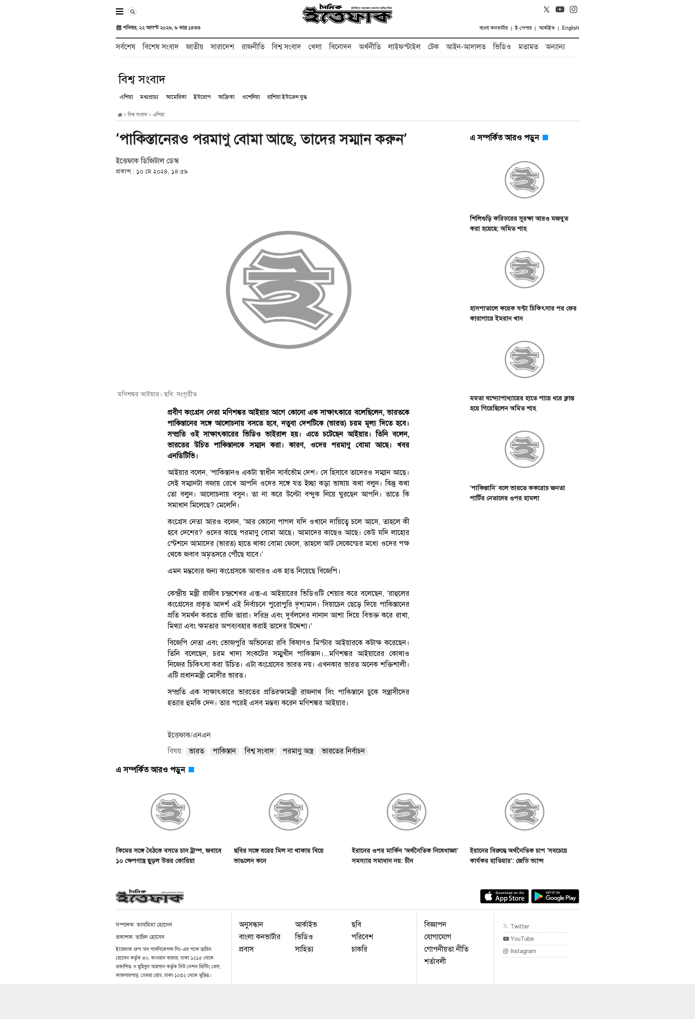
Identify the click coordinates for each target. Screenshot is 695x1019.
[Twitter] (546, 9)
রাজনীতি (253, 46)
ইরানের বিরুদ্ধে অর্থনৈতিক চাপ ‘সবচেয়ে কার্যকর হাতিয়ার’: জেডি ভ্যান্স (518, 856)
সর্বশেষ (125, 46)
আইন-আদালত (466, 46)
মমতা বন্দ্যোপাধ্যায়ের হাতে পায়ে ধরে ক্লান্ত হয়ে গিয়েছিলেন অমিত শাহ (522, 403)
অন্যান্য (555, 46)
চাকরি (359, 949)
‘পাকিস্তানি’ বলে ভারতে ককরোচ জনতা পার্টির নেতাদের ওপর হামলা (517, 493)
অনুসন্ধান (251, 924)
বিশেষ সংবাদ (161, 46)
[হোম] (120, 115)
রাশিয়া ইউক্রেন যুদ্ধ (287, 97)
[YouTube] (560, 9)
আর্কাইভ (547, 28)
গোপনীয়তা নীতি (446, 949)
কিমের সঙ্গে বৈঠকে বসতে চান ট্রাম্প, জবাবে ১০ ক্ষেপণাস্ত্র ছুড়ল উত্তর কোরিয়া (169, 856)
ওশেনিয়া (251, 97)
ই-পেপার (523, 28)
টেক (433, 46)
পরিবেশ (362, 936)
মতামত (528, 46)
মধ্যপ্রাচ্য (149, 97)
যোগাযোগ (437, 936)
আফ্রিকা (226, 97)
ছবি (356, 924)
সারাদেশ (222, 46)
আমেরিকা (176, 97)
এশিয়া (126, 97)
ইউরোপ (202, 97)
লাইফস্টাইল (404, 46)
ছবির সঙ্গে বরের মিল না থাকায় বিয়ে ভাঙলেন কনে (279, 856)
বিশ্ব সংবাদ (286, 46)
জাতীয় (194, 46)
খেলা (315, 46)
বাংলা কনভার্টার (494, 28)
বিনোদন (340, 46)
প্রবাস (246, 949)
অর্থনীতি (370, 46)
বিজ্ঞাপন (435, 924)
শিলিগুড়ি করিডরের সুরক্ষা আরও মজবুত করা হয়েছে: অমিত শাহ (519, 223)
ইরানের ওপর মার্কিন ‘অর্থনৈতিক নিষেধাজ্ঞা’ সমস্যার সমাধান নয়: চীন (405, 856)
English (570, 28)
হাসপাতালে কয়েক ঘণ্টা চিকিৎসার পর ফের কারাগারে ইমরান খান (523, 313)
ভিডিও (502, 46)
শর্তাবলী (435, 961)
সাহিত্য (304, 949)
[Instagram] (573, 9)
